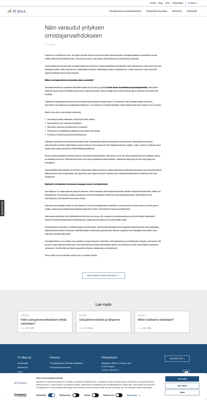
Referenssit (23, 367)
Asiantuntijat (23, 363)
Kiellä (182, 392)
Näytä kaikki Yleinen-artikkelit (102, 275)
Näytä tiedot (132, 395)
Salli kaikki (182, 379)
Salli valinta (182, 386)
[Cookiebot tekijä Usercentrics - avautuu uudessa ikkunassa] (20, 395)
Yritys (20, 372)
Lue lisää (30, 328)
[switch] (75, 395)
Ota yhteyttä (176, 359)
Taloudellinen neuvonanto (60, 367)
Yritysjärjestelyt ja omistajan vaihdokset (66, 363)
